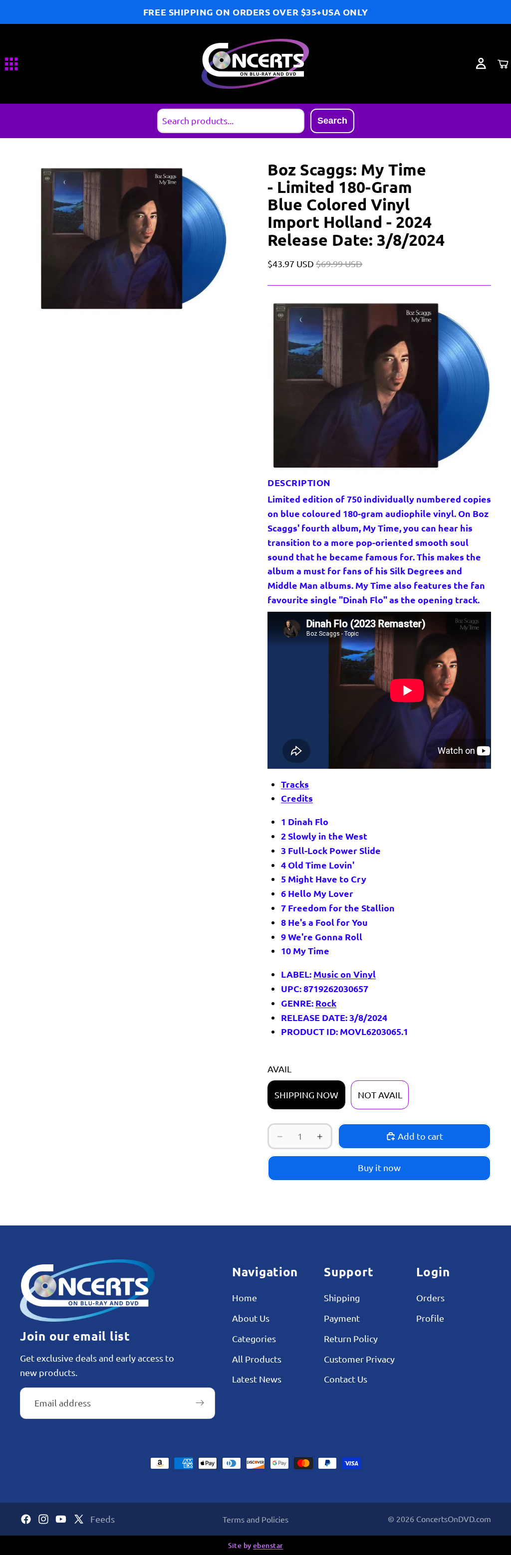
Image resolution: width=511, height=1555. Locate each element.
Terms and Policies (255, 1519)
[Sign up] (200, 1402)
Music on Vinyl (344, 974)
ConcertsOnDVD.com (453, 1519)
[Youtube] (61, 1519)
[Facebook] (26, 1519)
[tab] (344, 784)
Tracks (295, 784)
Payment (342, 1318)
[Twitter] (79, 1519)
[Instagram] (43, 1519)
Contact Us (345, 1379)
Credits (297, 798)
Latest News (256, 1379)
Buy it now (379, 1167)
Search (332, 121)
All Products (256, 1358)
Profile (430, 1318)
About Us (250, 1318)
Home (244, 1297)
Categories (254, 1338)
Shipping (342, 1297)
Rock (325, 1003)
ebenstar (268, 1545)
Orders (430, 1297)
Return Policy (351, 1338)
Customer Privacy (359, 1358)
